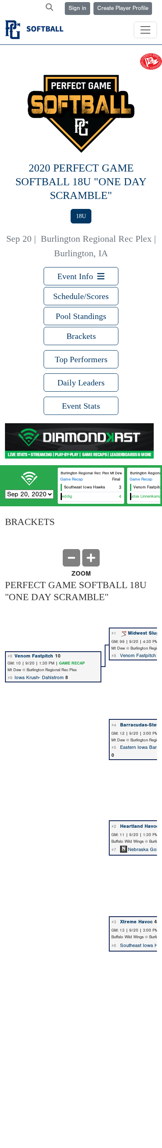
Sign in (77, 8)
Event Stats (81, 405)
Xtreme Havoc (136, 922)
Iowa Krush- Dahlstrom (39, 677)
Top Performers (81, 359)
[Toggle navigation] (145, 30)
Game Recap (71, 479)
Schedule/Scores (81, 296)
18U (81, 216)
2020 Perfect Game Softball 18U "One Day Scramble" (81, 181)
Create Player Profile (122, 8)
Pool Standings (81, 316)
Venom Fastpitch (34, 656)
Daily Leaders (81, 382)
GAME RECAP (72, 663)
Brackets (81, 336)
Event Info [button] (77, 276)
